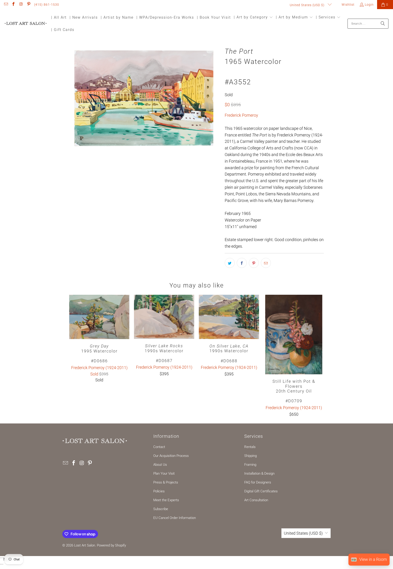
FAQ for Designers (257, 482)
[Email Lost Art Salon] (5, 4)
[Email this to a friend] (266, 263)
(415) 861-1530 (46, 4)
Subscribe (160, 509)
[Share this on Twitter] (230, 263)
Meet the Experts (166, 500)
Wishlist (348, 4)
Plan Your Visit (164, 473)
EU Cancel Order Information (174, 518)
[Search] (382, 24)
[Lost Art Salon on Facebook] (13, 4)
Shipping (250, 456)
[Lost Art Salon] (26, 24)
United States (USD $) (307, 5)
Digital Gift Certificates (261, 491)
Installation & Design (259, 473)
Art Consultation (256, 500)
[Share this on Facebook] (242, 263)
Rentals (250, 447)
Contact (159, 447)
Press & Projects (165, 482)
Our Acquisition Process (171, 456)
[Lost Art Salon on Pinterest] (28, 4)
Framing (250, 465)
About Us (160, 465)
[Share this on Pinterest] (254, 263)
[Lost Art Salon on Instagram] (21, 4)
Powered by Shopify (111, 545)
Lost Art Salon (84, 545)
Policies (159, 491)
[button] (253, 17)
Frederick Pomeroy (241, 115)
